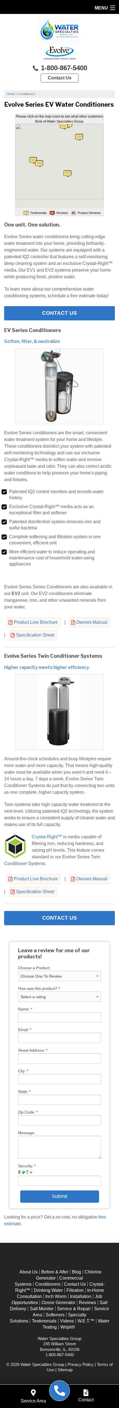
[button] (79, 137)
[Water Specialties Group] (59, 1390)
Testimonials (44, 1321)
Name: (25, 1009)
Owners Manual (91, 622)
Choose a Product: (34, 968)
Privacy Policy (81, 1364)
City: (23, 1071)
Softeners (55, 1314)
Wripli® (67, 1327)
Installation (80, 1296)
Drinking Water (48, 1290)
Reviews (87, 1302)
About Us (28, 1272)
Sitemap (65, 1369)
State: (24, 1091)
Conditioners (47, 1284)
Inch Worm (55, 1296)
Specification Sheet (35, 635)
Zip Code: (28, 1112)
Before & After (54, 1272)
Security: (27, 1166)
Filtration (75, 1290)
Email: (24, 1029)
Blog (76, 1272)
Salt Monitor (41, 1308)
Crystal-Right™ (47, 836)
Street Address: (32, 1050)
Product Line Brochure (36, 622)
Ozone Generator (58, 1302)
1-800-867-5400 (63, 68)
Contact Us (59, 77)
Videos (67, 1321)
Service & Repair (73, 1308)
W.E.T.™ (85, 1321)
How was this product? (39, 988)
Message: (26, 1133)
